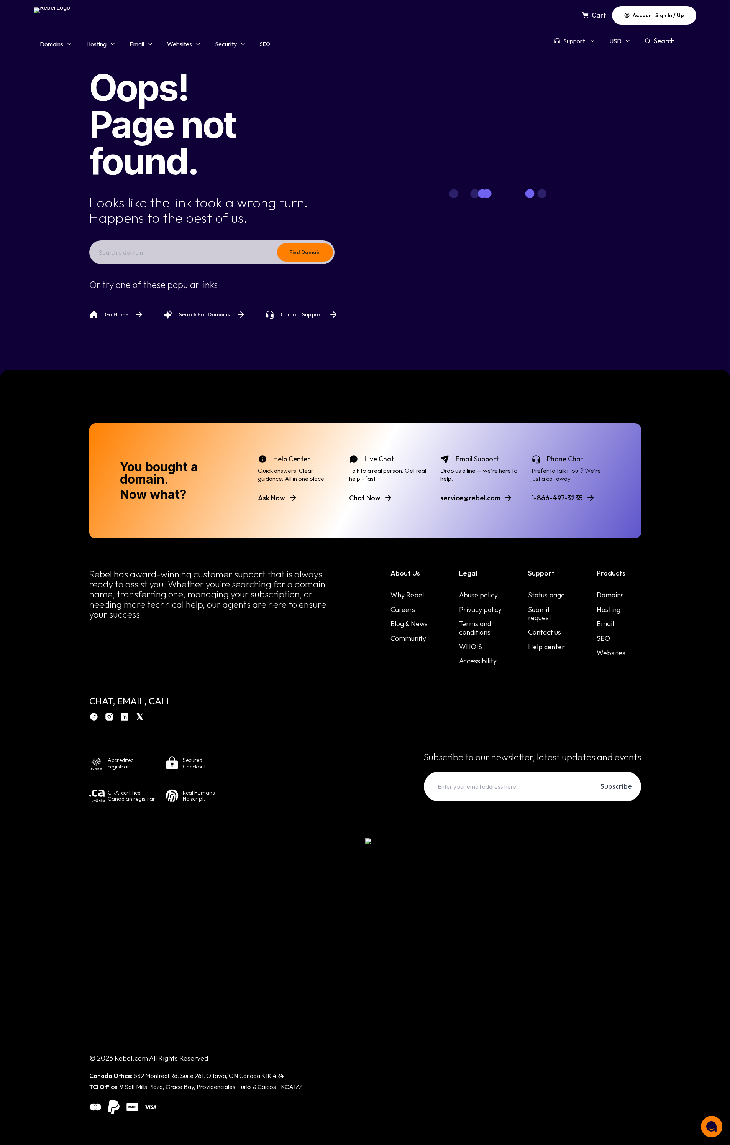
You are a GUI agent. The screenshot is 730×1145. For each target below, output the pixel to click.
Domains (51, 44)
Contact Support (302, 314)
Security (226, 44)
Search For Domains (204, 314)
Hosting (96, 44)
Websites (179, 44)
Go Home (116, 314)
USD (615, 41)
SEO (265, 44)
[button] (711, 1126)
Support (574, 41)
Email (137, 44)
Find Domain (305, 252)
